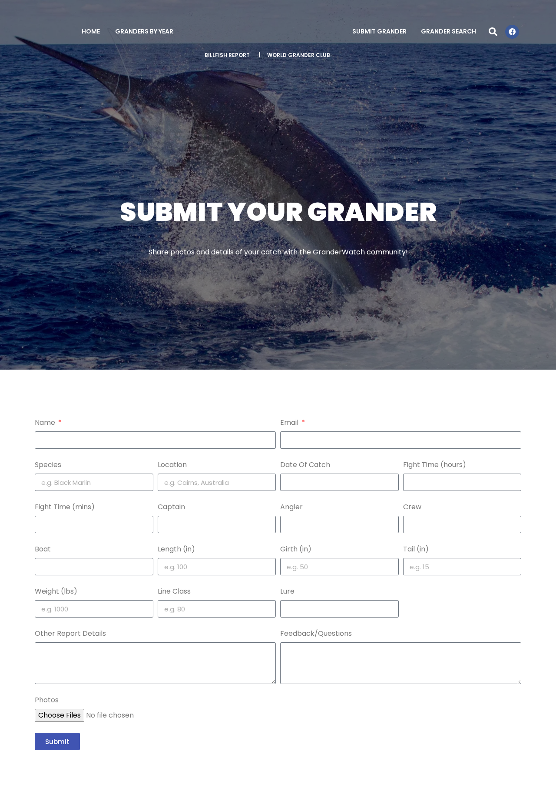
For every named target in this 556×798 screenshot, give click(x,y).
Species (48, 465)
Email (290, 422)
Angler (291, 507)
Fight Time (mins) (65, 507)
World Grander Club (298, 55)
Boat (43, 549)
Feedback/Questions (316, 633)
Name (46, 422)
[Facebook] (512, 32)
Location (172, 465)
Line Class (174, 591)
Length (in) (176, 549)
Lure (287, 591)
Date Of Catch (305, 465)
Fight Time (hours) (434, 465)
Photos (47, 700)
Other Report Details (70, 633)
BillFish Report (227, 55)
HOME (91, 31)
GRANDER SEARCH (448, 31)
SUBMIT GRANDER (379, 31)
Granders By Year (144, 31)
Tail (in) (416, 549)
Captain (171, 507)
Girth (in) (295, 549)
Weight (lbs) (56, 591)
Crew (412, 507)
